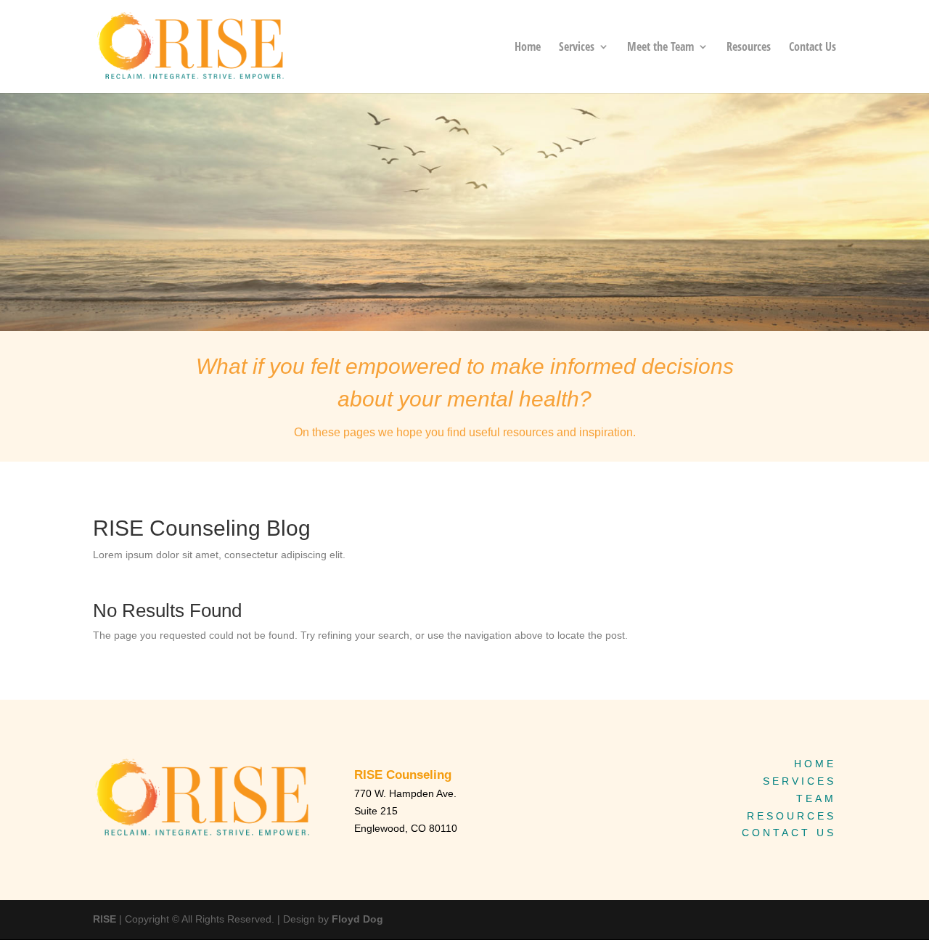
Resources (749, 47)
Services (576, 47)
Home (528, 47)
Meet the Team (660, 47)
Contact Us (812, 47)
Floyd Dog (357, 919)
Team (816, 798)
